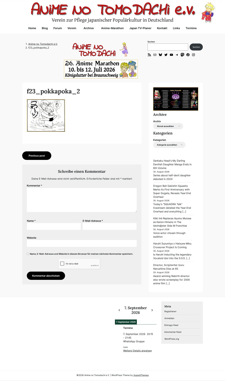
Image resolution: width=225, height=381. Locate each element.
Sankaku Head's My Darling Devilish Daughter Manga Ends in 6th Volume (172, 164)
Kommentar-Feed (172, 332)
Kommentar (34, 185)
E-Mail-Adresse (93, 220)
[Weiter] (152, 310)
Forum (57, 28)
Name (31, 220)
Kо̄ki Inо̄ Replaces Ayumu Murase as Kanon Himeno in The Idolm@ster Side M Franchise (172, 222)
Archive (89, 28)
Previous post (37, 155)
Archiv (157, 121)
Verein (72, 28)
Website (31, 237)
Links (176, 28)
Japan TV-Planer (140, 28)
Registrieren (170, 311)
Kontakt (162, 28)
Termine (191, 28)
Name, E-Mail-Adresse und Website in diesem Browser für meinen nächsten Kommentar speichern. (81, 254)
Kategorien (159, 139)
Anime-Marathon (112, 28)
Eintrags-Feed (171, 325)
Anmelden (169, 318)
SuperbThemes (141, 375)
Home (32, 28)
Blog (45, 28)
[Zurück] (119, 310)
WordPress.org (171, 339)
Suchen (151, 41)
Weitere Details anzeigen (137, 350)
